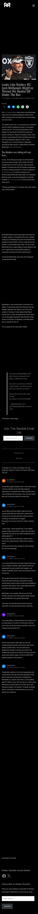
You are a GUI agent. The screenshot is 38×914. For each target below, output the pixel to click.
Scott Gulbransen (7, 172)
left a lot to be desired (15, 180)
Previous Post (18, 453)
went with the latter (15, 147)
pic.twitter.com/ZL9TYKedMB (19, 399)
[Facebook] (4, 876)
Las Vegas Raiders (18, 98)
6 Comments (6, 98)
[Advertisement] (19, 31)
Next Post (19, 458)
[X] (9, 876)
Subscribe (29, 438)
